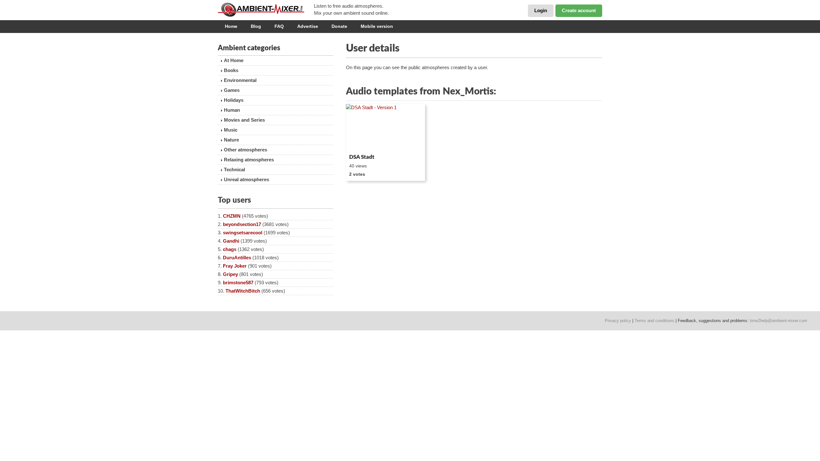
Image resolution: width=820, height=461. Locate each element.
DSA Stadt (361, 157)
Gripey (230, 274)
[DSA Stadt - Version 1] (385, 127)
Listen (361, 143)
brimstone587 (238, 282)
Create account (579, 10)
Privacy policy (618, 320)
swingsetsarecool (242, 232)
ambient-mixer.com (266, 9)
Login (540, 10)
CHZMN (232, 216)
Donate (339, 26)
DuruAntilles (237, 257)
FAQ (279, 26)
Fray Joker (235, 266)
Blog (256, 26)
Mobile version (377, 26)
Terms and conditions (654, 320)
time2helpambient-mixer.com (778, 320)
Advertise (307, 26)
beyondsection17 (242, 224)
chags (229, 249)
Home (231, 26)
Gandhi (231, 241)
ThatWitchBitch (243, 291)
